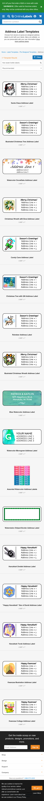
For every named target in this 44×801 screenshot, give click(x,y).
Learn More (37, 793)
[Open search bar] (8, 16)
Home (4, 52)
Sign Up (35, 747)
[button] (3, 16)
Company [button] (5, 772)
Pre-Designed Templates (28, 52)
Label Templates (12, 52)
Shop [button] (4, 755)
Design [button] (4, 761)
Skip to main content (8, 8)
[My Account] (34, 16)
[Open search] (40, 22)
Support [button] (5, 766)
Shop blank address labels (27, 40)
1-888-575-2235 (29, 778)
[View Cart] (40, 16)
